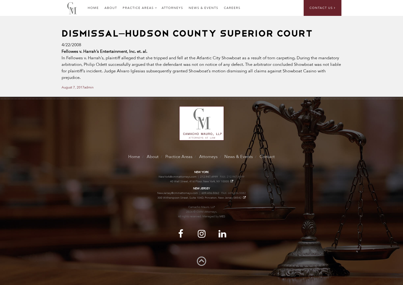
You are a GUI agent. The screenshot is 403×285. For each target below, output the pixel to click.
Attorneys (172, 8)
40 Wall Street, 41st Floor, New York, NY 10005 (200, 181)
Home (134, 157)
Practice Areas (138, 8)
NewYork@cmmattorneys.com (178, 177)
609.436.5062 (210, 193)
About (110, 8)
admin (89, 87)
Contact (267, 157)
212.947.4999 (209, 177)
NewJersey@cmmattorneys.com (177, 193)
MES (222, 216)
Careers (232, 8)
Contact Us (321, 8)
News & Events (203, 8)
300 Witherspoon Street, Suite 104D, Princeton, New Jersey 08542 (200, 198)
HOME (93, 8)
